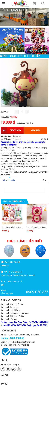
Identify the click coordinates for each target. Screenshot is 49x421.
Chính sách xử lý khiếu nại (10, 310)
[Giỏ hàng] (34, 3)
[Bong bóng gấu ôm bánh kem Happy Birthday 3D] (12, 214)
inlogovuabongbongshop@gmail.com (20, 342)
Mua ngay (35, 130)
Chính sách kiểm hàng (9, 319)
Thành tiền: (9, 117)
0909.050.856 (17, 338)
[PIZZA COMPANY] (8, 250)
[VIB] (24, 250)
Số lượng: (4, 112)
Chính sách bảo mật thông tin (12, 304)
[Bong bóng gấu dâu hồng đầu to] (37, 214)
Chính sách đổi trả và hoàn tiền (12, 316)
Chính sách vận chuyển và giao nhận (15, 313)
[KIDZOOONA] (40, 250)
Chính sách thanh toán (9, 307)
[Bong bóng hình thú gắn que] (12, 40)
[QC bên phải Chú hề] (36, 41)
